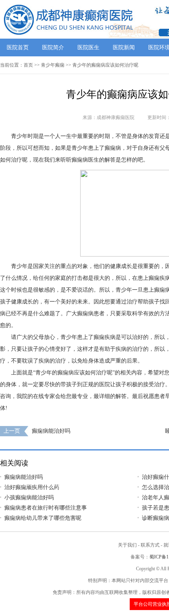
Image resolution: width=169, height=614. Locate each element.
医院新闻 (124, 47)
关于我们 (127, 545)
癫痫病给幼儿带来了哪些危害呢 (42, 518)
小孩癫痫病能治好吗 (29, 498)
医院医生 (88, 47)
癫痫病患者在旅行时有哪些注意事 (45, 508)
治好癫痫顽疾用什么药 (31, 487)
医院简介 (53, 47)
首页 (28, 65)
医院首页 (18, 47)
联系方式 (150, 545)
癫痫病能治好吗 (51, 431)
